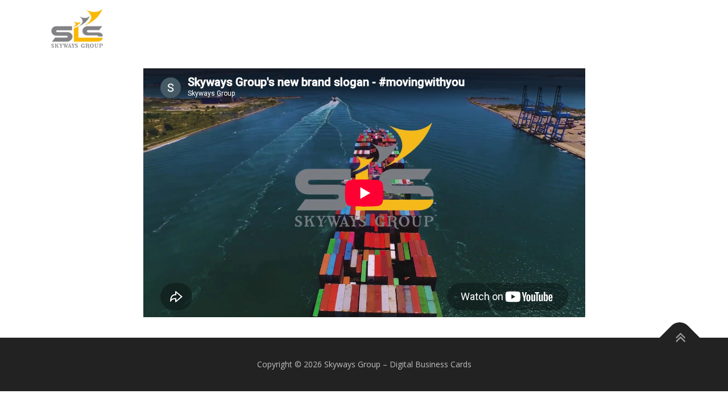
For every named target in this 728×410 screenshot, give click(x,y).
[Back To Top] (680, 338)
